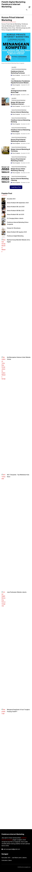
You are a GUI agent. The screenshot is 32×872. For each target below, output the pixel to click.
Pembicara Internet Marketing (18, 100)
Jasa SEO (14, 67)
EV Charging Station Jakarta (15, 218)
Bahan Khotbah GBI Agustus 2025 (17, 232)
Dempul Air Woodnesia (13, 228)
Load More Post (16, 187)
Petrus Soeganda (16, 75)
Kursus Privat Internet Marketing (19, 69)
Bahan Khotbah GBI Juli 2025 (15, 214)
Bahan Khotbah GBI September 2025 (18, 202)
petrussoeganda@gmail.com (11, 849)
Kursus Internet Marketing (19, 112)
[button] (26, 10)
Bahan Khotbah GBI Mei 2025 (15, 210)
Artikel (13, 79)
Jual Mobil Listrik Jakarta (19, 857)
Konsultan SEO (11, 199)
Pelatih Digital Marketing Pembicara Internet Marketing (13, 4)
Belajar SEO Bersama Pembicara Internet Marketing (18, 104)
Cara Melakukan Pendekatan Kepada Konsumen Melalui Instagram (20, 82)
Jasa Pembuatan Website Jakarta (16, 592)
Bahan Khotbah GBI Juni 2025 (15, 206)
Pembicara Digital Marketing (15, 236)
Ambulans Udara (7, 860)
